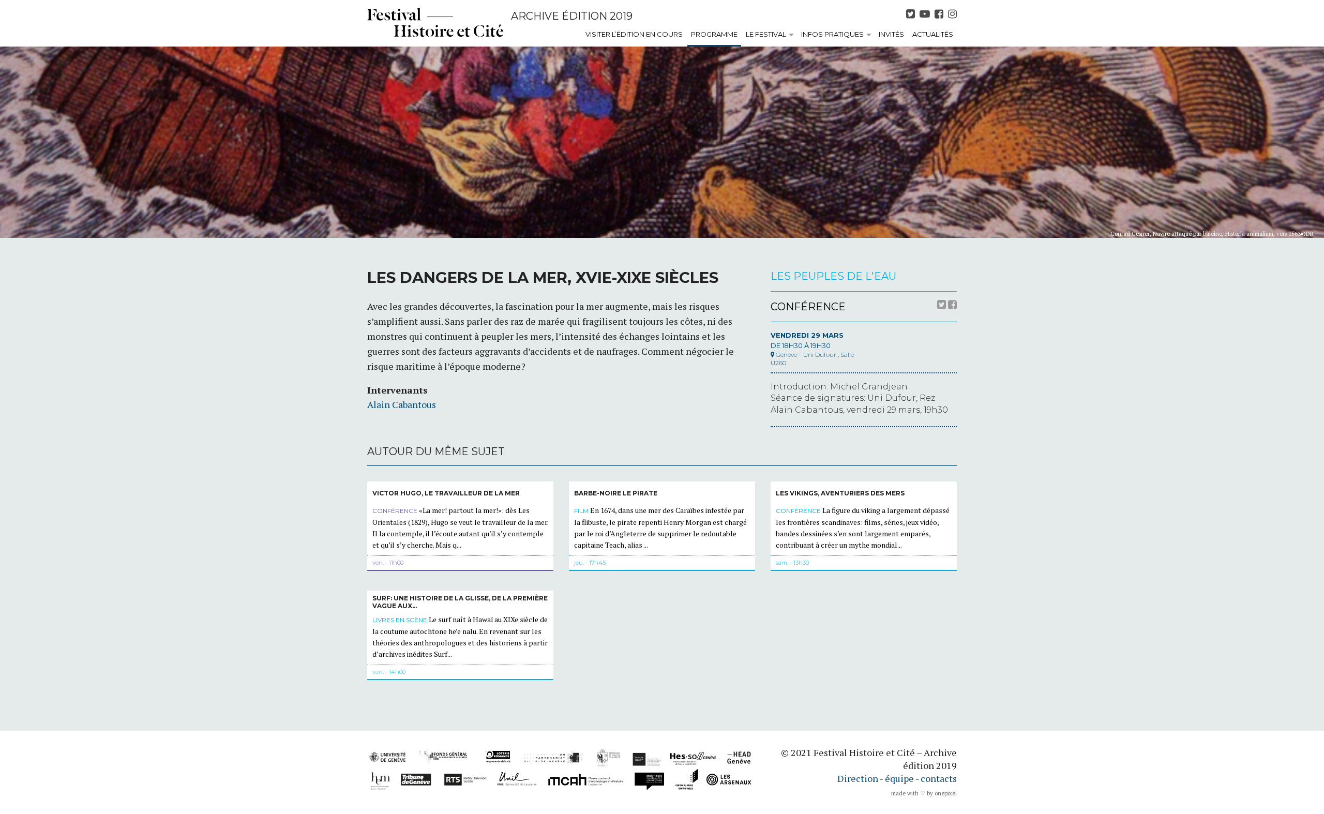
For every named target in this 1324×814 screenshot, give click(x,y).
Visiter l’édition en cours (634, 34)
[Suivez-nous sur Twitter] (911, 14)
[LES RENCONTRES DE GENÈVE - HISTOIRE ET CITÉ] (435, 22)
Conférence (808, 306)
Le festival (766, 34)
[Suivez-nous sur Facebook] (940, 14)
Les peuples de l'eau (833, 276)
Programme (714, 34)
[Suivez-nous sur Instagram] (952, 14)
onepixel (946, 793)
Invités (891, 34)
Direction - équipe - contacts (897, 778)
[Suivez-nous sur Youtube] (926, 14)
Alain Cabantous (401, 404)
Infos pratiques (832, 34)
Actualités (932, 34)
